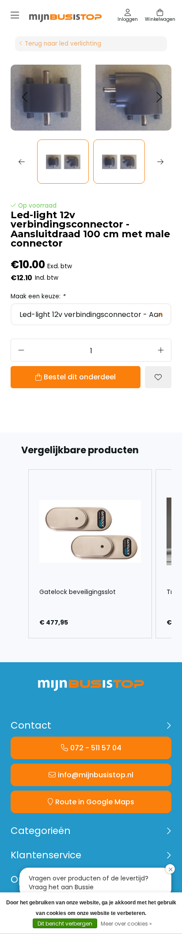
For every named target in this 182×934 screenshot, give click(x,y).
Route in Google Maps (94, 802)
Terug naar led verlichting (63, 43)
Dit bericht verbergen (65, 923)
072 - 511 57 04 (95, 748)
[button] (24, 97)
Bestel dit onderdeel (80, 377)
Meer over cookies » (126, 923)
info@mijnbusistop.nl (95, 775)
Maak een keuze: (38, 296)
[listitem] (90, 553)
